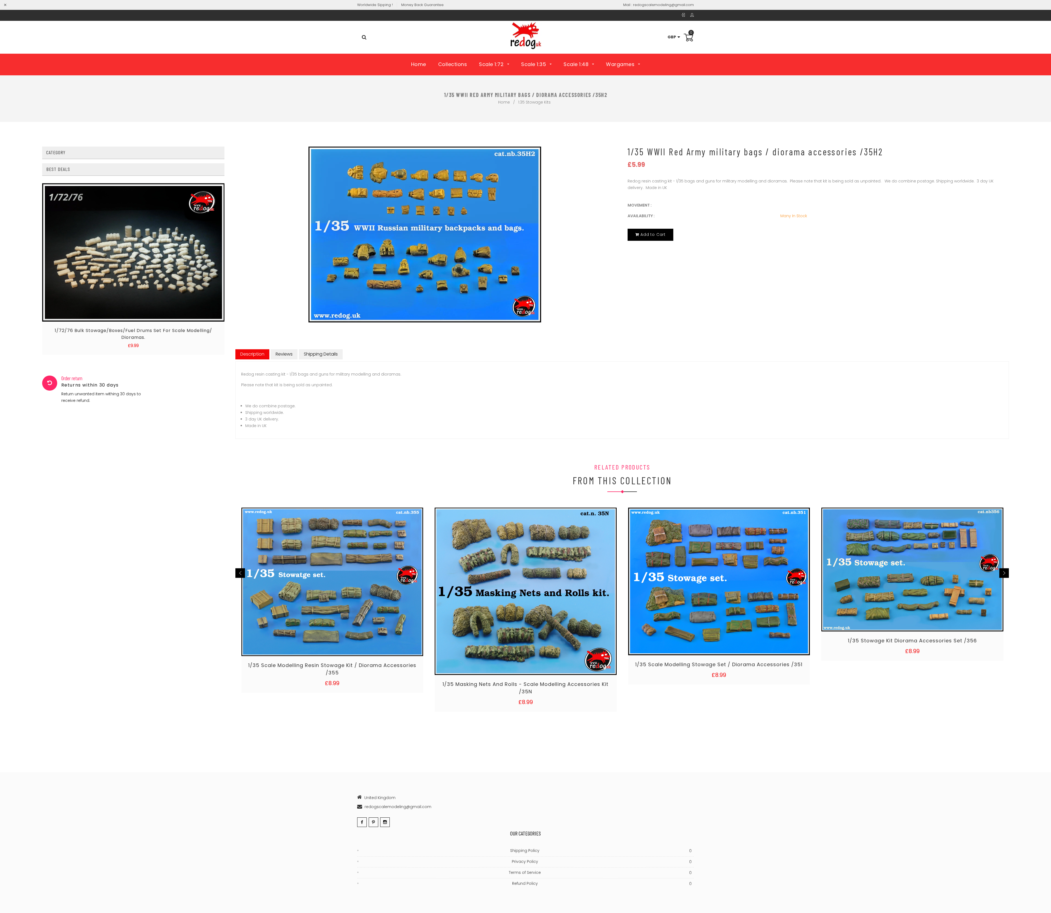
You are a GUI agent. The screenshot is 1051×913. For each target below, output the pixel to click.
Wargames (621, 64)
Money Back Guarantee (422, 4)
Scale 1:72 (492, 64)
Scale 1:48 (577, 64)
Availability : (641, 216)
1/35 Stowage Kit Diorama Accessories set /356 (912, 640)
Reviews (284, 354)
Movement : (640, 205)
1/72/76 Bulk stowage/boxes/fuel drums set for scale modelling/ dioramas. (133, 333)
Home (418, 64)
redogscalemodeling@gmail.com (663, 4)
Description (252, 354)
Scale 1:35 (534, 64)
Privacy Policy (602, 862)
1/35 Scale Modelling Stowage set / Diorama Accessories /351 (718, 664)
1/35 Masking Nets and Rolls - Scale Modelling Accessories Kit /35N (525, 688)
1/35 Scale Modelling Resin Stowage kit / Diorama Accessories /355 (332, 669)
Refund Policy (602, 883)
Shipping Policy (601, 851)
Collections (452, 64)
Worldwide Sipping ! (375, 4)
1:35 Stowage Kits (534, 102)
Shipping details (321, 354)
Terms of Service (600, 872)
